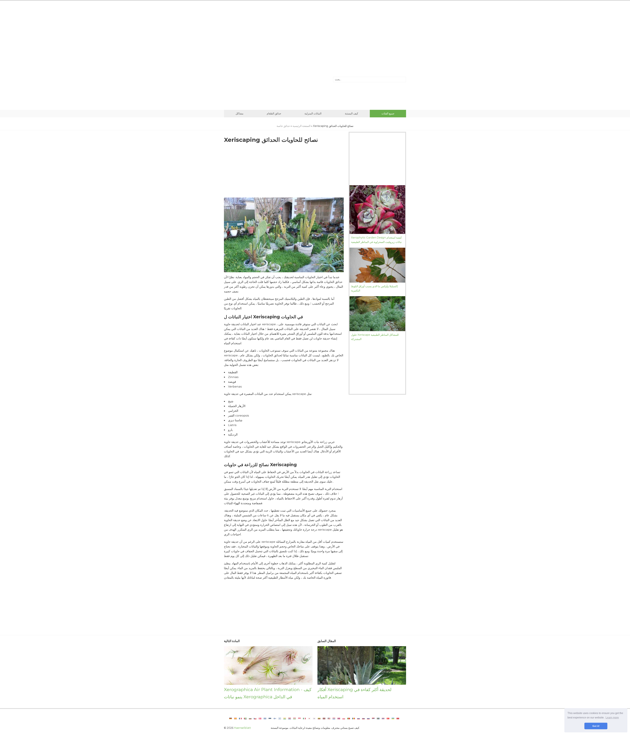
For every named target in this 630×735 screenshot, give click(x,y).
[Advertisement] (315, 30)
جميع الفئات (387, 113)
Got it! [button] (595, 726)
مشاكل (239, 113)
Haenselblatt (242, 727)
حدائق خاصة (283, 126)
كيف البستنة (351, 113)
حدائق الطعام (274, 113)
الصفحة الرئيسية (301, 126)
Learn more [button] (612, 717)
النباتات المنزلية (312, 113)
